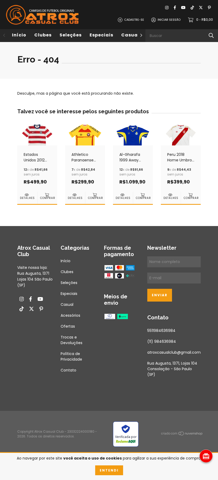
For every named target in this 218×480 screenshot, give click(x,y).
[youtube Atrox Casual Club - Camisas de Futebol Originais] (183, 7)
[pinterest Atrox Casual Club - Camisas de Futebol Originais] (209, 7)
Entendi (109, 470)
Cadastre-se (134, 20)
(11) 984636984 (161, 341)
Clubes (43, 35)
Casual (130, 35)
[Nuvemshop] (182, 434)
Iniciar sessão (169, 20)
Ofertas (68, 326)
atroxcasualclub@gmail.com (174, 352)
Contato (68, 370)
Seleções (71, 35)
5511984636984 (161, 330)
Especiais (101, 35)
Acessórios (70, 315)
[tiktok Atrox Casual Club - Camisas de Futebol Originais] (192, 7)
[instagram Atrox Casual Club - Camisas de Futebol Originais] (167, 7)
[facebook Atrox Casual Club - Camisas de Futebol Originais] (174, 7)
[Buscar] (211, 35)
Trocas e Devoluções (71, 340)
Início (19, 35)
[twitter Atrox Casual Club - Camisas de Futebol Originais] (201, 7)
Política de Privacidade (71, 356)
